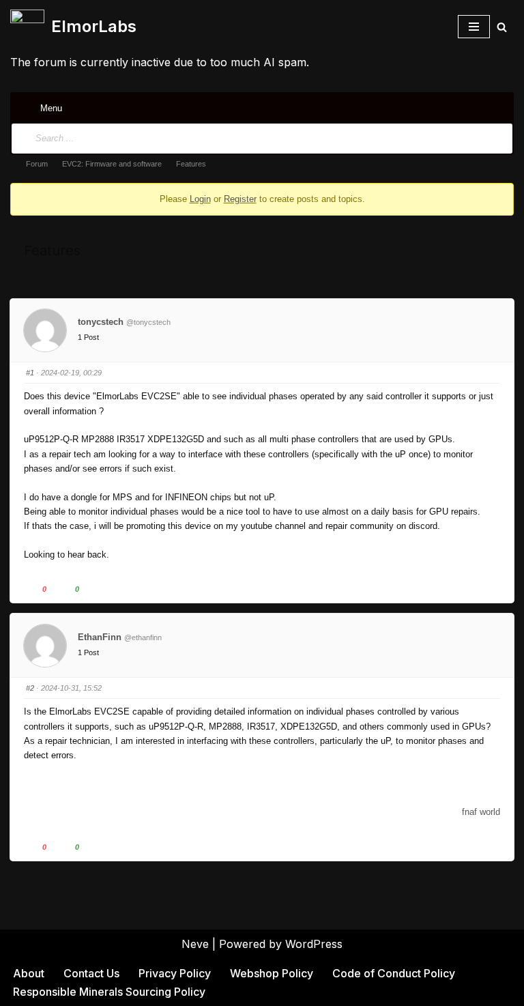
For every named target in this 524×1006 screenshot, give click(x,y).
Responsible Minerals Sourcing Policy (109, 991)
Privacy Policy (175, 973)
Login (200, 199)
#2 (30, 688)
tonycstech (100, 322)
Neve (195, 944)
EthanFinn (99, 637)
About (28, 973)
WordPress (314, 944)
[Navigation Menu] (474, 26)
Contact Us (91, 973)
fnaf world (481, 812)
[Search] (502, 27)
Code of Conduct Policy (393, 973)
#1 (30, 373)
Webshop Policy (271, 973)
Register (240, 199)
